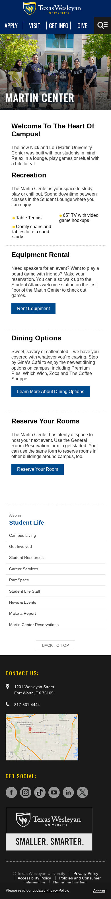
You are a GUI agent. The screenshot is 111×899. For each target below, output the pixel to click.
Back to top (55, 645)
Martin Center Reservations (34, 624)
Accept (99, 891)
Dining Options (36, 338)
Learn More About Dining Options (50, 391)
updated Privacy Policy (50, 890)
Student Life (26, 522)
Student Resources (26, 557)
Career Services (23, 569)
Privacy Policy (85, 873)
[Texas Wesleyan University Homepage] (55, 8)
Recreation (28, 175)
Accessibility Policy (34, 878)
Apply (11, 25)
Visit (34, 25)
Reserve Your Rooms (45, 421)
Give (82, 25)
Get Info (58, 25)
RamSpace (19, 580)
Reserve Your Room (37, 469)
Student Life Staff (24, 591)
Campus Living (22, 535)
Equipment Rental (40, 254)
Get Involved (20, 546)
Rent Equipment (33, 308)
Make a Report (22, 613)
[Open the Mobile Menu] (102, 25)
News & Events (22, 602)
